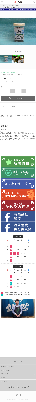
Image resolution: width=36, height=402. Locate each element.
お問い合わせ (4, 381)
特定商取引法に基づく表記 (8, 366)
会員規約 (3, 377)
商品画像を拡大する (19, 51)
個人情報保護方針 (5, 370)
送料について (4, 374)
